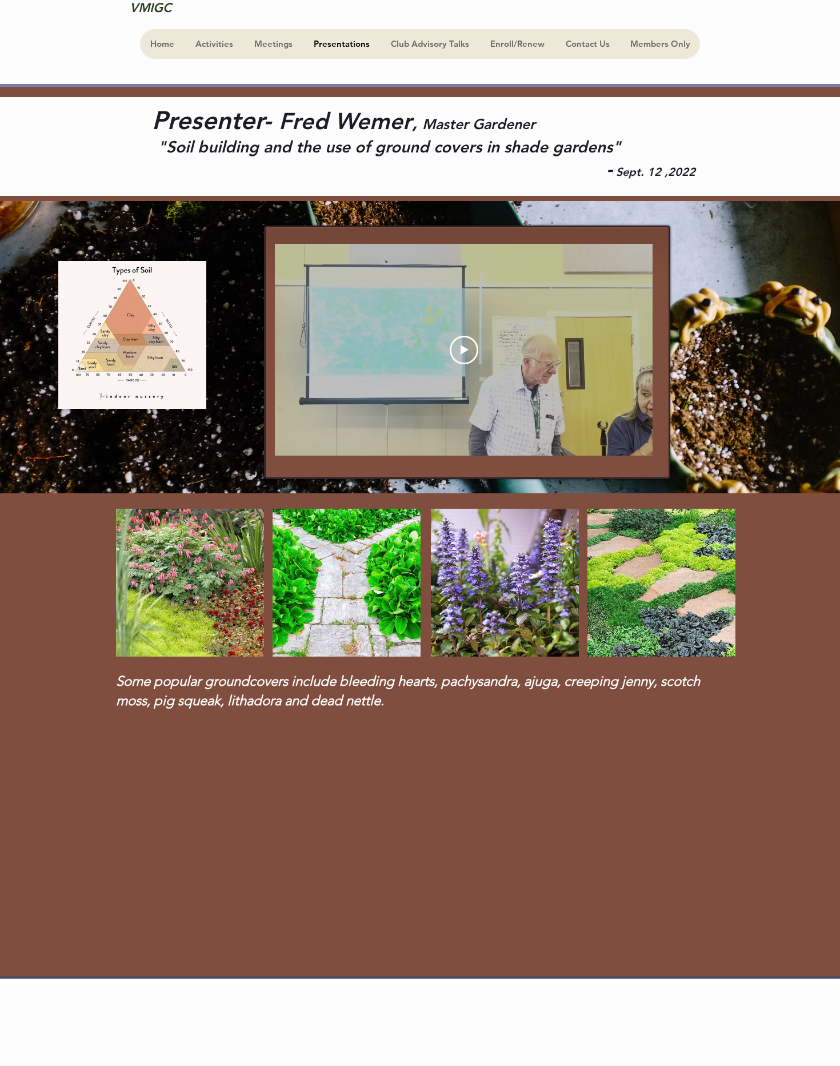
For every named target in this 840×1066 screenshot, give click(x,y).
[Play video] (464, 350)
